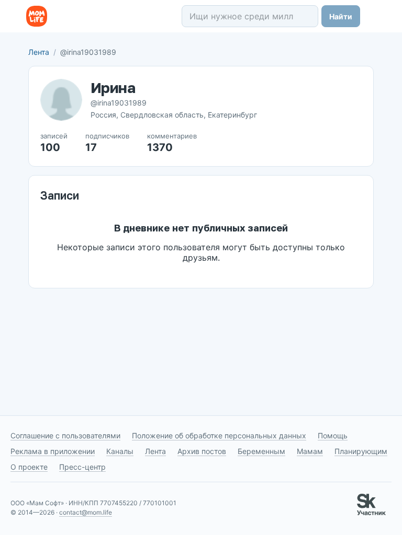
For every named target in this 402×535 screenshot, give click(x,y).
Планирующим (360, 451)
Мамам (310, 451)
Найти (340, 16)
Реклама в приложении (52, 451)
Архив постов (201, 451)
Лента (38, 52)
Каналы (119, 451)
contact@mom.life (85, 512)
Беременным (261, 451)
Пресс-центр (82, 466)
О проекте (29, 466)
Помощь (333, 435)
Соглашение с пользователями (65, 435)
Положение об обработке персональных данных (219, 435)
